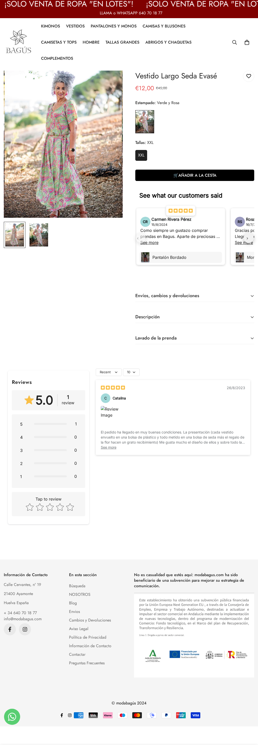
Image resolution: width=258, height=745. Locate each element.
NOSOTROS (79, 594)
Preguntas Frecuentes (87, 663)
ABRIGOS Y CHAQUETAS (168, 42)
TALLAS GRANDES (122, 42)
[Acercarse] (112, 81)
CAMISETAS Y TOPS (59, 42)
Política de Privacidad (87, 637)
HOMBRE (91, 42)
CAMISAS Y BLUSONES (164, 26)
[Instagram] (25, 629)
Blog (73, 603)
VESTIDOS (75, 26)
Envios (74, 611)
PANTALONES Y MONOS (114, 26)
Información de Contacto (90, 646)
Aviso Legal (78, 629)
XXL (141, 155)
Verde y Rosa (144, 122)
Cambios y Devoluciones (90, 620)
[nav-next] (249, 238)
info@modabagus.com (23, 619)
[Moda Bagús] (19, 42)
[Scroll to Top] (248, 717)
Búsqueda (77, 586)
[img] (113, 388)
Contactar (77, 654)
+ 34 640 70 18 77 (20, 613)
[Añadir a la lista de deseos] (248, 76)
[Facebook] (10, 629)
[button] (247, 42)
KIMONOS (50, 26)
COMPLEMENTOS (57, 58)
